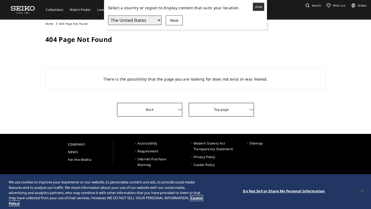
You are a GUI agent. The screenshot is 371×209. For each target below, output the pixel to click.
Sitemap (256, 143)
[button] (312, 5)
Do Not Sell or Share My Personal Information (284, 191)
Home (49, 24)
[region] (185, 191)
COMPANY (76, 144)
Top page (221, 109)
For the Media (80, 159)
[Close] (362, 191)
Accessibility (147, 143)
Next (174, 20)
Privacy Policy (204, 157)
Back (149, 109)
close (258, 7)
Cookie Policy (204, 164)
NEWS (73, 152)
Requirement (147, 151)
